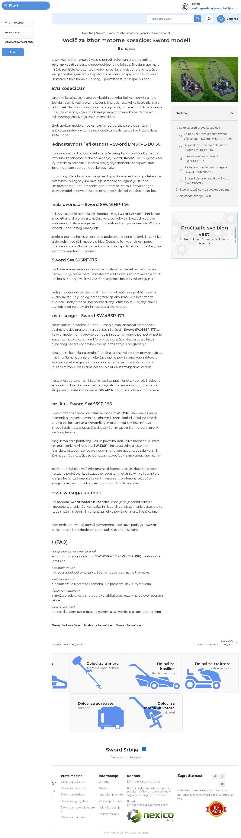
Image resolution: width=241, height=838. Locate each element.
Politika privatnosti (111, 801)
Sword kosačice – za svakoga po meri (205, 189)
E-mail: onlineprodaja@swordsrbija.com (148, 803)
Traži (13, 51)
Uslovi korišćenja (109, 807)
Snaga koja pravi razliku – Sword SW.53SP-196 (207, 181)
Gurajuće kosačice (66, 625)
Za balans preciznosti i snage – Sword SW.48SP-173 (206, 170)
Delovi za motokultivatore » (78, 809)
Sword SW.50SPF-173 (74, 260)
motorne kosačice (64, 64)
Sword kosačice (128, 625)
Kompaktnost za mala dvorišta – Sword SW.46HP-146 (207, 147)
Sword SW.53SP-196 (91, 403)
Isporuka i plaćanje (111, 794)
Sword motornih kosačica (90, 502)
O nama (104, 781)
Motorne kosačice (98, 625)
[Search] (197, 18)
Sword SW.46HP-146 (107, 204)
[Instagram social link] (222, 776)
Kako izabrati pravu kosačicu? (199, 127)
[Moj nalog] (209, 19)
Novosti (101, 33)
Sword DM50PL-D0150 (137, 144)
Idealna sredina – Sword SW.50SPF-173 (201, 158)
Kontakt (133, 775)
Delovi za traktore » (73, 817)
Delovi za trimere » (73, 788)
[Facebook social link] (215, 776)
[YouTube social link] (222, 784)
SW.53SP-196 (124, 413)
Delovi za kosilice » (73, 794)
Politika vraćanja (109, 814)
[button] (231, 113)
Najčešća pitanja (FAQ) (195, 196)
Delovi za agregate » (74, 801)
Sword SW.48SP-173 (102, 315)
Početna (87, 33)
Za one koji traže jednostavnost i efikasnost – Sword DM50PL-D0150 (208, 136)
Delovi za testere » (73, 781)
